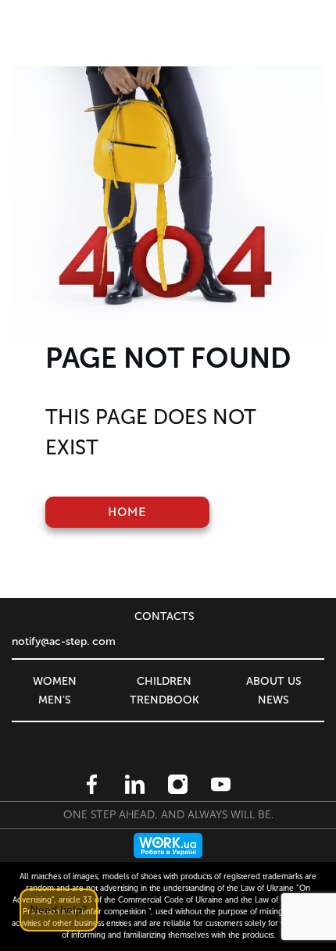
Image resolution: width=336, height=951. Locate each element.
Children (164, 681)
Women (55, 681)
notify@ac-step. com (64, 641)
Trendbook (164, 700)
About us (274, 681)
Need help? (59, 910)
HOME (127, 512)
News (273, 700)
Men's (54, 700)
